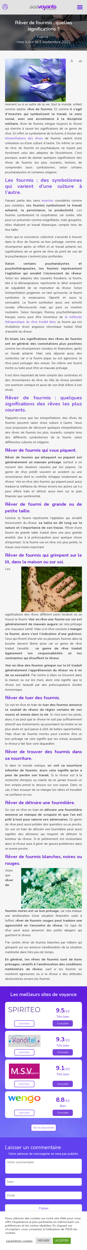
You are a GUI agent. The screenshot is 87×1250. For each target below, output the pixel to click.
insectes (47, 200)
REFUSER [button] (43, 1241)
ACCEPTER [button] (61, 1241)
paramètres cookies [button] (19, 1241)
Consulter (62, 1023)
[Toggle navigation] (80, 7)
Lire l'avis (24, 1023)
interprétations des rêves (24, 138)
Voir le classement (43, 1127)
